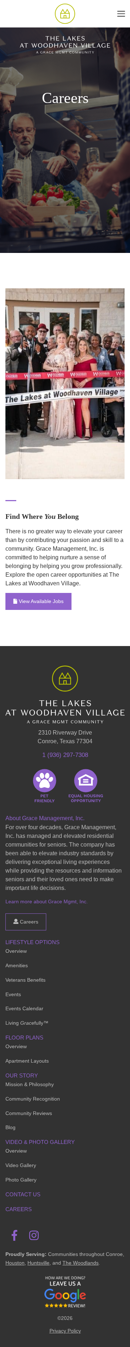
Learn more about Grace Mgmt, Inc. (46, 901)
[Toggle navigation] (121, 13)
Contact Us (22, 1194)
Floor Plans (24, 1037)
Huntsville (38, 1263)
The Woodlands (80, 1263)
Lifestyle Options (32, 942)
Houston (15, 1263)
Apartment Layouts (27, 1061)
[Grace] (65, 13)
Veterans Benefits (25, 980)
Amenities (16, 965)
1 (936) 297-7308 (65, 755)
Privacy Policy (65, 1331)
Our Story (21, 1075)
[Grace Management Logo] (65, 676)
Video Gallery (20, 1165)
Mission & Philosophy (29, 1084)
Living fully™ (26, 1023)
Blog (10, 1127)
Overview (16, 951)
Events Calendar (24, 1008)
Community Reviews (28, 1113)
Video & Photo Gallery (40, 1142)
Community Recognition (32, 1099)
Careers (28, 922)
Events (13, 994)
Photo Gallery (20, 1180)
